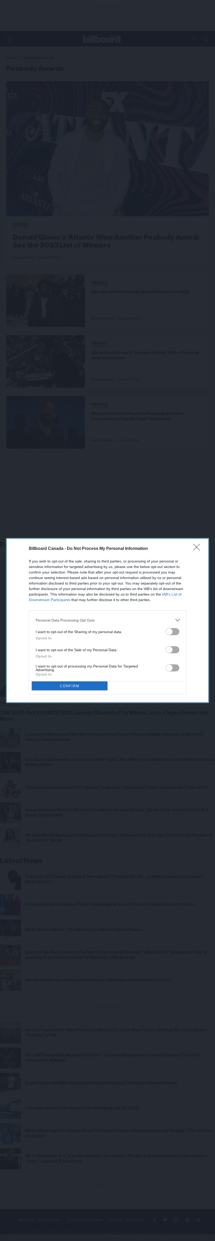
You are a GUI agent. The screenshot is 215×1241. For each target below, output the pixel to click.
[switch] (172, 631)
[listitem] (107, 620)
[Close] (198, 549)
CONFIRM (69, 686)
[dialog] (107, 620)
